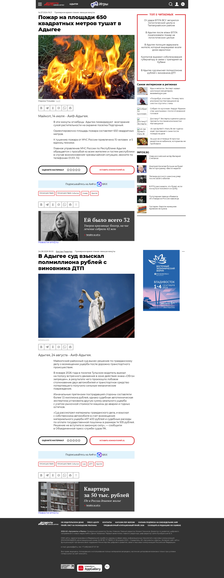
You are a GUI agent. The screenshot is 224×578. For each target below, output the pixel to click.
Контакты (107, 522)
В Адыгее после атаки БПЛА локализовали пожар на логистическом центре (161, 35)
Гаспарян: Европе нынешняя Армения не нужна (162, 208)
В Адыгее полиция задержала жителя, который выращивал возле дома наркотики (161, 47)
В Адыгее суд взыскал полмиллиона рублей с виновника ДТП (161, 71)
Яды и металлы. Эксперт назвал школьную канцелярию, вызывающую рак (165, 90)
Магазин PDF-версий (125, 522)
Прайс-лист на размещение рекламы (79, 525)
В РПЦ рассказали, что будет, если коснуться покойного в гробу (165, 187)
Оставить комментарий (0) (112, 170)
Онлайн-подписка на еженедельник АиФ (158, 522)
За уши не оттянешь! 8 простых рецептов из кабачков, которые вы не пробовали (168, 141)
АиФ (58, 101)
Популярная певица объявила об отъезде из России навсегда (164, 197)
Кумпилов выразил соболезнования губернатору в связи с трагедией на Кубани (161, 59)
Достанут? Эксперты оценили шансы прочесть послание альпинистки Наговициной (167, 121)
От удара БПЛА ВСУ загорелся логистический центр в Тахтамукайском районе (161, 23)
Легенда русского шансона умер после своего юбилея (165, 177)
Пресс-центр (93, 522)
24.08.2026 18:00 (45, 251)
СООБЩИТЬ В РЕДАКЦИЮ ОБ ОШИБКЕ (164, 525)
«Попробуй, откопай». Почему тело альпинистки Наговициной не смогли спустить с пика (167, 101)
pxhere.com (43, 340)
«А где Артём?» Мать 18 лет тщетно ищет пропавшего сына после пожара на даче (166, 131)
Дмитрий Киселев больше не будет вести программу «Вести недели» (166, 167)
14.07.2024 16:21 (45, 12)
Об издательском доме (72, 522)
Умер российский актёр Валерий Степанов (165, 157)
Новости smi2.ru (48, 242)
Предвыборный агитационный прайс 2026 (124, 525)
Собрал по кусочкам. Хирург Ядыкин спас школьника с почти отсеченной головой (167, 111)
